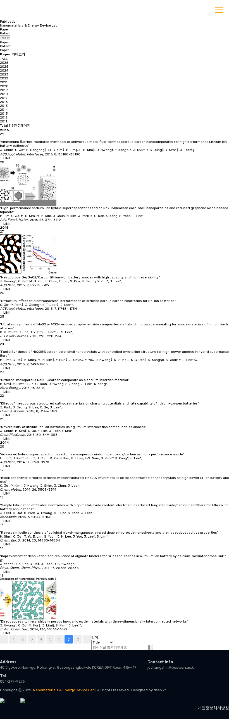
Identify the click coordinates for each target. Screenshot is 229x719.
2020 (4, 86)
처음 (4, 639)
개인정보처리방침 (213, 708)
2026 (4, 63)
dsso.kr (160, 690)
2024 (4, 70)
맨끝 (87, 639)
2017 (3, 98)
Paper (4, 29)
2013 (4, 113)
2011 (3, 121)
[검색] (151, 647)
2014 (4, 110)
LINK (6, 158)
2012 (4, 117)
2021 (4, 82)
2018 (4, 94)
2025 (4, 66)
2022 (4, 78)
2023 (4, 74)
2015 (4, 106)
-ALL (4, 59)
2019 (4, 90)
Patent (5, 33)
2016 (4, 102)
